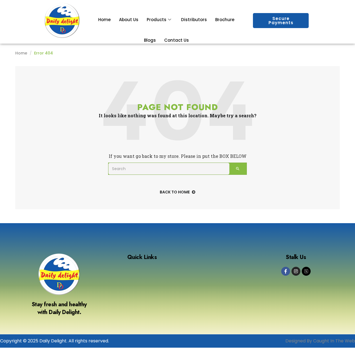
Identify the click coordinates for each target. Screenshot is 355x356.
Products (156, 20)
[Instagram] (295, 271)
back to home (175, 192)
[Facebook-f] (285, 271)
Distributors (194, 20)
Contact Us (176, 40)
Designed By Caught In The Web (320, 341)
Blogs (150, 40)
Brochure (224, 20)
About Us (128, 20)
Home (104, 20)
